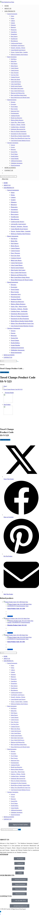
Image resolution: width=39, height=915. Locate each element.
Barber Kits (14, 241)
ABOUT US (7, 185)
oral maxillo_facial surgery (18, 224)
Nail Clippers (14, 243)
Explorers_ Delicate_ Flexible (19, 309)
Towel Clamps (15, 289)
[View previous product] (4, 392)
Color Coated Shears (16, 265)
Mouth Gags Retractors (17, 301)
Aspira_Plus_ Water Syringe (19, 306)
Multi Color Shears (16, 260)
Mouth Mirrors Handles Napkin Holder (22, 321)
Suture (13, 192)
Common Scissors (16, 258)
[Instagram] (13, 834)
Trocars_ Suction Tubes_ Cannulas (20, 231)
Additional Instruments (17, 347)
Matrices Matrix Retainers (18, 304)
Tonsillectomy (15, 216)
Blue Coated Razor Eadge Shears (20, 277)
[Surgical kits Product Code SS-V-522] (8, 402)
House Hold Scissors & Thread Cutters (22, 280)
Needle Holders (15, 343)
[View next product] (11, 404)
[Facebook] (3, 834)
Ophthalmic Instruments (17, 350)
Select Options (4, 372)
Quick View (24, 602)
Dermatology (14, 212)
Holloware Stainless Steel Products (20, 233)
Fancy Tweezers (15, 253)
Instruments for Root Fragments (20, 318)
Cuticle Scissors (15, 250)
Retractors (14, 335)
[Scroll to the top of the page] (0, 911)
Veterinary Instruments (13, 328)
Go (19, 829)
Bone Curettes (15, 292)
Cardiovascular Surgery (17, 221)
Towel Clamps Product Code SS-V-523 (13, 389)
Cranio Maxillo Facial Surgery (19, 229)
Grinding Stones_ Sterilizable (19, 311)
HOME (6, 183)
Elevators (13, 284)
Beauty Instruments (12, 236)
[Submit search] (17, 361)
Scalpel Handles (15, 345)
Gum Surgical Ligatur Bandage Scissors (22, 326)
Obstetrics (14, 202)
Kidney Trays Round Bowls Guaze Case (22, 323)
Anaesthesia (14, 209)
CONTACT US (8, 357)
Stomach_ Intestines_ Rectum (19, 226)
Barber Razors (15, 246)
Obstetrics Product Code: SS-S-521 (17, 625)
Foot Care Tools (15, 255)
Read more (10, 616)
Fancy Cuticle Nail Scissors (18, 272)
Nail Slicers (14, 238)
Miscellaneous (15, 219)
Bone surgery (15, 214)
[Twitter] (8, 834)
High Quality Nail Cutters (18, 270)
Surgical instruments (13, 190)
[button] (19, 825)
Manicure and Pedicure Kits (19, 275)
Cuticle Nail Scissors (16, 263)
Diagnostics (14, 207)
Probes (13, 195)
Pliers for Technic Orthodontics (19, 316)
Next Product (7, 404)
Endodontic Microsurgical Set (19, 313)
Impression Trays (16, 294)
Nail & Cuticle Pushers (17, 267)
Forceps (13, 333)
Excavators (14, 287)
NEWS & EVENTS (9, 355)
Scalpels (13, 200)
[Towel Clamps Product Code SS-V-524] (8, 414)
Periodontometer (15, 296)
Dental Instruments (12, 282)
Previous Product (9, 392)
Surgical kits (14, 338)
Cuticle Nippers (15, 248)
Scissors (13, 330)
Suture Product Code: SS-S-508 (16, 608)
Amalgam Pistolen (16, 299)
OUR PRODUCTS (9, 187)
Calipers (13, 197)
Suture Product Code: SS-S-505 (16, 641)
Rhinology (14, 204)
